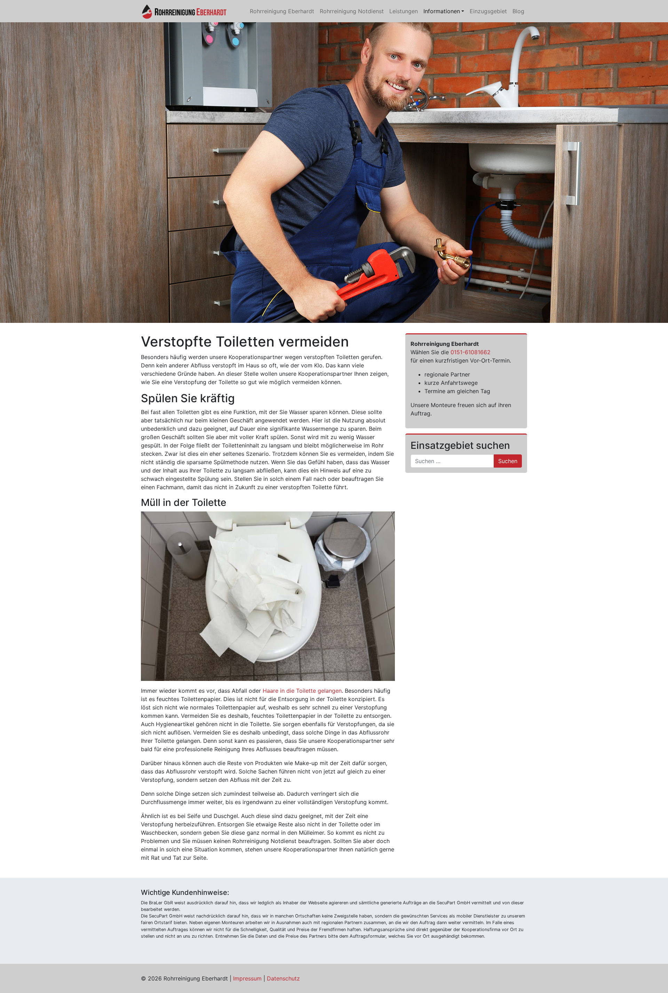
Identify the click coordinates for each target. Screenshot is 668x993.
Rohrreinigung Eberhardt (282, 11)
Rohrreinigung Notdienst (352, 11)
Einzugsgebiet (488, 11)
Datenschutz (283, 978)
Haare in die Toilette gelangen (302, 690)
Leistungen (403, 11)
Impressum (247, 978)
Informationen (441, 11)
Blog (518, 11)
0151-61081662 (471, 352)
